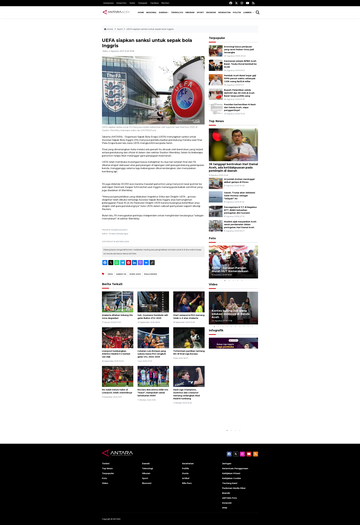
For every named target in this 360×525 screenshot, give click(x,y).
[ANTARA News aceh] (116, 12)
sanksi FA (121, 274)
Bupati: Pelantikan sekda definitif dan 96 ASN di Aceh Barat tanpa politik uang (239, 93)
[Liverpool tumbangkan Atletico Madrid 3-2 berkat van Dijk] (117, 337)
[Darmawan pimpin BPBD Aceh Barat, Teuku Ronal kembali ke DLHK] (216, 65)
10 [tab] (252, 326)
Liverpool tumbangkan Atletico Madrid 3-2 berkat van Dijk (116, 354)
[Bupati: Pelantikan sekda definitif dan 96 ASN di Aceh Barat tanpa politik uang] (216, 94)
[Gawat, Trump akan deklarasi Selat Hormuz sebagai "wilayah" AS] (216, 196)
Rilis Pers (165, 3)
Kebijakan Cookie (231, 478)
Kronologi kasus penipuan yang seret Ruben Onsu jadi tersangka (239, 49)
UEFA (110, 274)
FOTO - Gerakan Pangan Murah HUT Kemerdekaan (230, 269)
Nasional (151, 12)
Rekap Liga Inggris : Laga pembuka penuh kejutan (230, 419)
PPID (224, 508)
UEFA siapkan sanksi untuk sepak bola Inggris (150, 29)
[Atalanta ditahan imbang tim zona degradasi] (117, 301)
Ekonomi (211, 12)
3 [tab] (233, 280)
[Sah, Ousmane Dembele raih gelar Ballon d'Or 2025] (153, 301)
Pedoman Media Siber (234, 488)
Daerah (163, 12)
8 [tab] (244, 326)
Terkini (132, 3)
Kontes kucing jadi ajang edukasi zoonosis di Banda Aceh (230, 314)
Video (213, 284)
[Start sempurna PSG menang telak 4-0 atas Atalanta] (189, 301)
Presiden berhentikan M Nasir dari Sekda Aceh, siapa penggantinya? (240, 107)
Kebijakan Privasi (231, 473)
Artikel (185, 478)
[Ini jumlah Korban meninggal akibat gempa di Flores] (216, 183)
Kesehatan (224, 12)
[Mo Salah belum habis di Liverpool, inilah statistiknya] (117, 376)
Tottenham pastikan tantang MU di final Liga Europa (189, 352)
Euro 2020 (135, 274)
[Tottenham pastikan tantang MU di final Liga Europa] (189, 337)
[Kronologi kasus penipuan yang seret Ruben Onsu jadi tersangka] (216, 50)
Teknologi (177, 12)
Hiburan (189, 12)
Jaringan (226, 463)
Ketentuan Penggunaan (235, 468)
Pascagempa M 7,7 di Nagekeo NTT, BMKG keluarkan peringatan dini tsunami (240, 210)
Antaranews (108, 3)
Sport (200, 12)
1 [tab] (225, 280)
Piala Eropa (150, 274)
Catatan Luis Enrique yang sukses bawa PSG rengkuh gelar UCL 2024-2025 (152, 354)
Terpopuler (142, 3)
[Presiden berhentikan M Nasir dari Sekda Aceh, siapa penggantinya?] (216, 108)
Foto (212, 238)
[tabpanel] (233, 262)
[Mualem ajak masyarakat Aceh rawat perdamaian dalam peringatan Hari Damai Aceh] (216, 225)
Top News (154, 3)
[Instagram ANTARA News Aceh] (242, 3)
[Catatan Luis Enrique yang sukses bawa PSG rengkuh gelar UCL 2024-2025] (153, 337)
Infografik (216, 330)
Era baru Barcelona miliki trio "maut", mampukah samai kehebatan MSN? (153, 392)
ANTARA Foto (229, 498)
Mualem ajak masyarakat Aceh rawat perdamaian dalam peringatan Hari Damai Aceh (240, 224)
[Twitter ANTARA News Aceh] (236, 3)
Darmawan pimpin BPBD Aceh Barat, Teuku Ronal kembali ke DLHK (240, 64)
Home (141, 12)
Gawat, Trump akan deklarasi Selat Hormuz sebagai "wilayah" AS (239, 195)
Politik (237, 12)
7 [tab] (239, 326)
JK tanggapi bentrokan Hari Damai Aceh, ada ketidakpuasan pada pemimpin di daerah (233, 167)
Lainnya (247, 12)
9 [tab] (248, 326)
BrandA (226, 493)
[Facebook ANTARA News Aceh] (230, 3)
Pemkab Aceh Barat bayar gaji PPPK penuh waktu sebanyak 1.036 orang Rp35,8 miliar (240, 78)
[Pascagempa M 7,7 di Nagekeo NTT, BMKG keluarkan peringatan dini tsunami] (216, 211)
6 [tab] (235, 326)
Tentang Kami (229, 483)
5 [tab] (241, 280)
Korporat (227, 503)
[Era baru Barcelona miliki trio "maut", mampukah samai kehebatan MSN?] (153, 376)
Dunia (185, 473)
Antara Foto (121, 3)
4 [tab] (237, 280)
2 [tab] (229, 280)
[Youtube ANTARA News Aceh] (247, 3)
